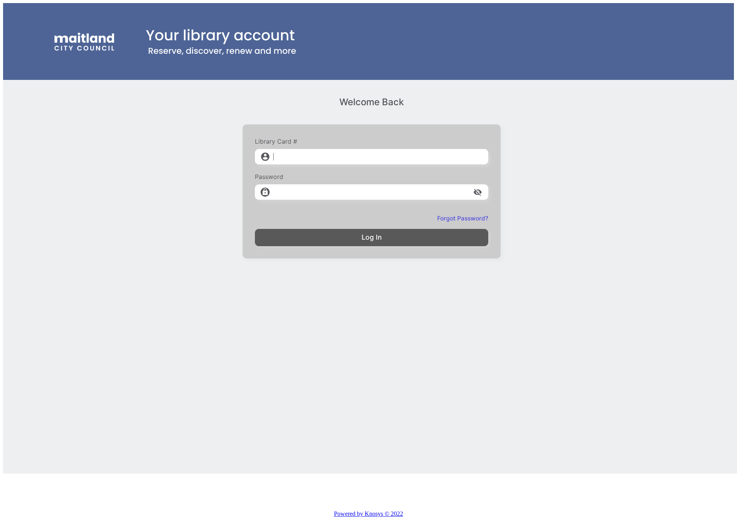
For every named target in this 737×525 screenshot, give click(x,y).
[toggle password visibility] (477, 192)
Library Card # (276, 141)
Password (269, 177)
